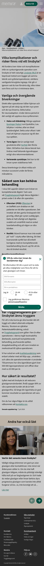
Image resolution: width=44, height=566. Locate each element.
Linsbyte (26, 524)
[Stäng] (40, 259)
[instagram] (35, 555)
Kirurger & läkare (9, 553)
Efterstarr (26, 203)
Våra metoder (29, 515)
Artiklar (21, 48)
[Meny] (41, 4)
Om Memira (7, 537)
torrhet (24, 145)
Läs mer (5, 489)
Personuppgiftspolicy (10, 542)
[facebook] (26, 555)
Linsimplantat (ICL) (30, 521)
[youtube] (31, 555)
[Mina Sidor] (21, 3)
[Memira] (9, 4)
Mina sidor (7, 545)
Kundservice (7, 534)
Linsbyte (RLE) (30, 72)
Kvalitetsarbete (8, 540)
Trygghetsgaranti (12, 195)
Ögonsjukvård (28, 526)
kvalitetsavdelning (28, 353)
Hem (3, 48)
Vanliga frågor (28, 540)
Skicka (21, 307)
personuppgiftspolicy (17, 301)
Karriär (6, 556)
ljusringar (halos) (14, 124)
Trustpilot (7, 518)
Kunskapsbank (12, 48)
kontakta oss (21, 404)
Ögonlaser (27, 518)
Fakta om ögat (28, 537)
